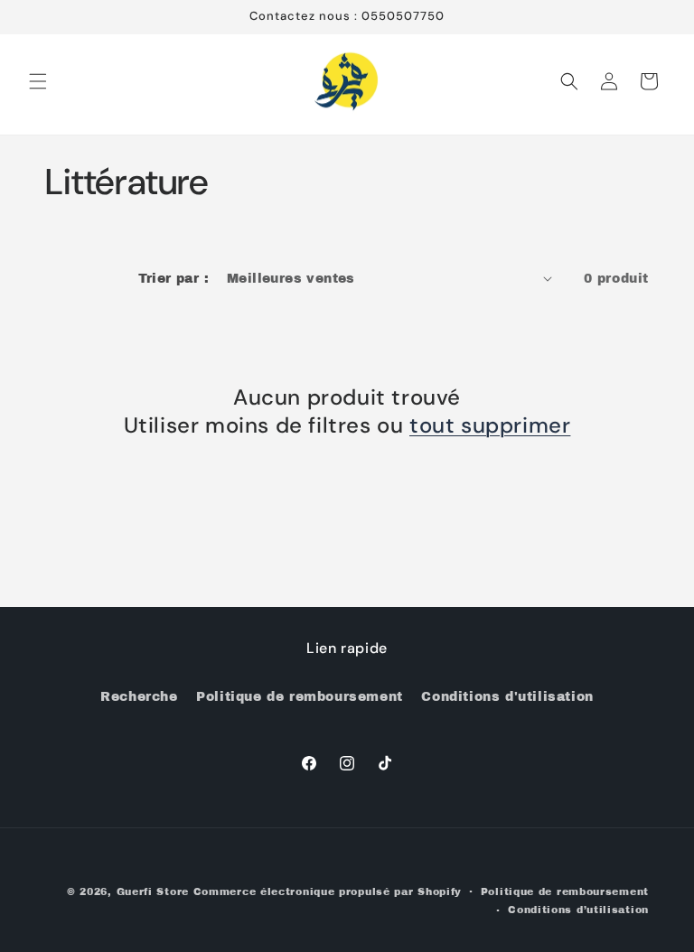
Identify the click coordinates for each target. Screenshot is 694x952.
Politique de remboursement (299, 697)
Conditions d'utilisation (507, 697)
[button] (38, 81)
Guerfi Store (153, 891)
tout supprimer (489, 425)
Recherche (138, 697)
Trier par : (173, 278)
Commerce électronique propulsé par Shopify (327, 891)
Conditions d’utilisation (578, 909)
